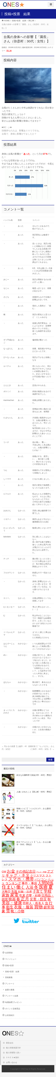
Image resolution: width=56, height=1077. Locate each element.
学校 (47, 891)
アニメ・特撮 (41, 872)
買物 (38, 906)
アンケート (9, 984)
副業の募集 (9, 990)
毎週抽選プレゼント (13, 1002)
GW (4, 871)
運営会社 (9, 1043)
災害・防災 (38, 899)
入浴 (29, 887)
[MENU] (51, 4)
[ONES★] (13, 6)
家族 (5, 895)
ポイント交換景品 (12, 1009)
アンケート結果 (11, 996)
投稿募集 (9, 977)
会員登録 (9, 953)
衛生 (9, 907)
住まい (9, 887)
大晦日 (6, 891)
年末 (22, 895)
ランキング (13, 883)
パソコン (41, 879)
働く (20, 887)
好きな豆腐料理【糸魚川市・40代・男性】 (34, 775)
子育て (38, 891)
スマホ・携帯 (21, 879)
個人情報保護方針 (13, 1048)
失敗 (14, 891)
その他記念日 (26, 871)
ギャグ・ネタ (17, 875)
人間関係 (45, 883)
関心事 (9, 51)
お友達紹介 (9, 1015)
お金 (11, 871)
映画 (12, 899)
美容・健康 (12, 902)
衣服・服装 (23, 907)
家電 (14, 895)
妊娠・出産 (25, 891)
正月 (25, 899)
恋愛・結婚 (33, 895)
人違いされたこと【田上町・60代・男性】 (34, 792)
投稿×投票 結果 (12, 972)
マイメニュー (10, 959)
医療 (43, 887)
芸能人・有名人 (33, 903)
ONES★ (24, 1069)
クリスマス (37, 875)
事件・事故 (29, 883)
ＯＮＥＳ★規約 (12, 1057)
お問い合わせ (11, 1062)
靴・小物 (17, 911)
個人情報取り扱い (13, 1053)
